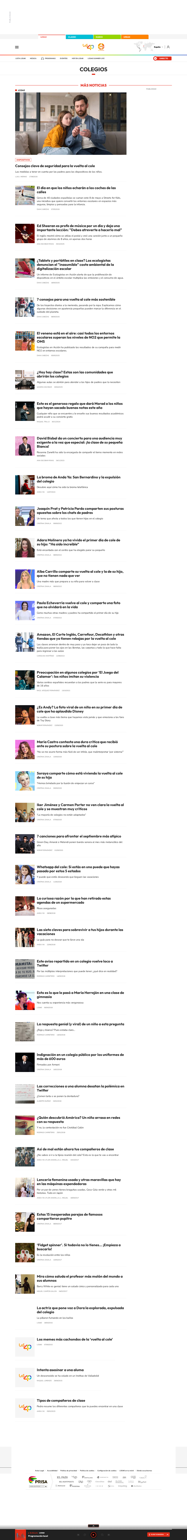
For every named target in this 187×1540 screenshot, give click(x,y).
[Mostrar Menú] (18, 47)
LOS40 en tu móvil (127, 1471)
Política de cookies (87, 1471)
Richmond (60, 1485)
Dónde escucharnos (144, 1471)
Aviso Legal (39, 1471)
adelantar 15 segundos (102, 1534)
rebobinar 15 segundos (84, 1534)
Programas (50, 58)
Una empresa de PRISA (38, 1480)
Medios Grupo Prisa (38, 1486)
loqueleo (123, 1485)
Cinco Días (99, 1481)
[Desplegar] (93, 1525)
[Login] (168, 47)
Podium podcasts (87, 1485)
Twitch (104, 1441)
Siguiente (108, 1534)
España (157, 47)
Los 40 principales (75, 1477)
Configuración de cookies (106, 1471)
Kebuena (139, 1481)
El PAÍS (62, 1477)
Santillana (88, 1477)
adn (132, 1477)
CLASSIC (72, 37)
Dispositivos (23, 160)
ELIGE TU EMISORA (157, 1534)
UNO (81, 1481)
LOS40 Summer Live (96, 58)
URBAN (126, 37)
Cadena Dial (109, 1481)
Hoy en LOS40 (77, 58)
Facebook (99, 1441)
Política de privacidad (68, 1471)
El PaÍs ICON (99, 1485)
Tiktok (82, 1441)
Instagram (77, 1441)
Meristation (136, 1485)
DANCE (99, 37)
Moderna (74, 1485)
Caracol (142, 1477)
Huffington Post (66, 1481)
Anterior (78, 1534)
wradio (88, 1481)
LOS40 (44, 37)
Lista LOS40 (20, 58)
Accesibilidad (52, 1471)
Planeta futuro (129, 1481)
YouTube (88, 1441)
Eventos (63, 58)
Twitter (93, 1441)
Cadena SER (114, 1477)
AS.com (123, 1477)
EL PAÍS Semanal (120, 1481)
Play (93, 1535)
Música (33, 58)
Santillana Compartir (103, 1477)
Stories (110, 1441)
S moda (111, 1485)
